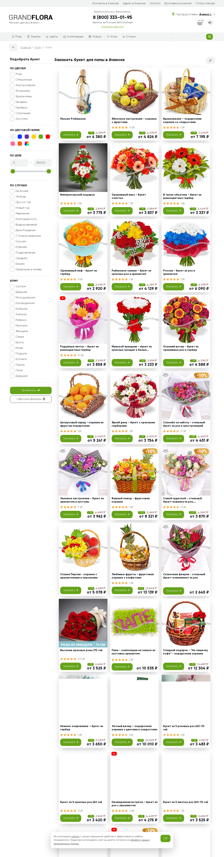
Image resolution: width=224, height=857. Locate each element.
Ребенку (21, 320)
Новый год (22, 208)
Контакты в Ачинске (106, 3)
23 (182, 507)
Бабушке (21, 309)
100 (80, 659)
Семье (20, 337)
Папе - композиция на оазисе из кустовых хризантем (133, 652)
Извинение (23, 213)
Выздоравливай (26, 224)
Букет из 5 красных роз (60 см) (81, 802)
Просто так (23, 202)
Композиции (75, 36)
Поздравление (25, 252)
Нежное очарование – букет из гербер (81, 728)
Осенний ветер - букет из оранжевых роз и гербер (180, 348)
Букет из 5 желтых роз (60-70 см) (185, 802)
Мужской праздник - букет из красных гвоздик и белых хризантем (132, 348)
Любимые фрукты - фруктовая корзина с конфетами (133, 576)
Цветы (54, 36)
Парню (20, 365)
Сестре (21, 286)
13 (79, 811)
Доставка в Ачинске (177, 3)
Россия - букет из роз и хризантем (179, 272)
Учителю (21, 314)
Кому (114, 36)
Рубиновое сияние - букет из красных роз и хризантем (131, 272)
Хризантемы (24, 96)
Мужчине (21, 325)
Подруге (21, 353)
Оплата (155, 3)
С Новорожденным (28, 236)
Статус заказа (205, 3)
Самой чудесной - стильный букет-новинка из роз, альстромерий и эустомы (182, 500)
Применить (29, 390)
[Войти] (210, 23)
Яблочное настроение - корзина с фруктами (134, 121)
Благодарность (26, 219)
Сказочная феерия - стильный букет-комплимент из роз (184, 576)
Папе (19, 370)
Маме (19, 348)
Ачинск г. (205, 14)
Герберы (21, 107)
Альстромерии (25, 85)
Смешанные (24, 79)
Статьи (130, 36)
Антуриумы (23, 91)
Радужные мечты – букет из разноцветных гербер (79, 348)
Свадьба (21, 258)
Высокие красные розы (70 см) (81, 650)
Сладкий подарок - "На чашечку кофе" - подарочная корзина (185, 652)
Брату (20, 342)
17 (79, 507)
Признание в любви (28, 269)
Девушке (21, 292)
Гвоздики (21, 102)
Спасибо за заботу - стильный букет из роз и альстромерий (184, 424)
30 (79, 355)
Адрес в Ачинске (134, 3)
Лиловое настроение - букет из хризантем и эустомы (82, 500)
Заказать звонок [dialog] (113, 26)
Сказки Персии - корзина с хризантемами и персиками (78, 576)
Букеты (35, 36)
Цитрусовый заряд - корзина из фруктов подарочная (81, 424)
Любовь (21, 196)
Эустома (21, 119)
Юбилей (21, 247)
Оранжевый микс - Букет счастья (129, 196)
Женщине (22, 331)
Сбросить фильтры (29, 399)
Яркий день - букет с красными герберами (133, 424)
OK (165, 838)
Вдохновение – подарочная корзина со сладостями (182, 121)
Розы (18, 36)
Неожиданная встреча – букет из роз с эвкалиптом (135, 804)
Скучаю (21, 241)
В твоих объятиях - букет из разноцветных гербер (182, 196)
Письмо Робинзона (73, 119)
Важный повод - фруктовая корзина (131, 500)
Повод (97, 36)
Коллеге (21, 359)
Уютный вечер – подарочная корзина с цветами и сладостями (134, 728)
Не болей (22, 191)
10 (130, 127)
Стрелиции (23, 113)
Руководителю (25, 303)
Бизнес (20, 264)
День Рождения (26, 230)
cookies (75, 836)
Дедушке (21, 376)
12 (79, 279)
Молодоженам (25, 297)
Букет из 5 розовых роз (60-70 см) (183, 728)
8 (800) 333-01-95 (112, 17)
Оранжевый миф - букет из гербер (78, 272)
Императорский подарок (77, 194)
